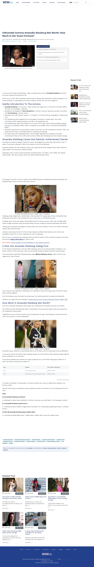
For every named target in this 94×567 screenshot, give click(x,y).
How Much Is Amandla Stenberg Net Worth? (49, 60)
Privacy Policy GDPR (66, 559)
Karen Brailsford (41, 441)
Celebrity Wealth (30, 441)
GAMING (68, 549)
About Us (28, 549)
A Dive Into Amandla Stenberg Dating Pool (48, 57)
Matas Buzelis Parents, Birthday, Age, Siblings (84, 120)
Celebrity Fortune (8, 441)
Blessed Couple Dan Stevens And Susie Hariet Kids (84, 104)
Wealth (11, 443)
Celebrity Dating (36, 439)
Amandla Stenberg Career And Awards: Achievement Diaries (51, 53)
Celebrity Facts (60, 439)
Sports (59, 448)
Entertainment (52, 448)
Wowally (30, 448)
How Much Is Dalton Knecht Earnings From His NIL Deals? (12, 497)
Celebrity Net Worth (19, 441)
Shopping (60, 549)
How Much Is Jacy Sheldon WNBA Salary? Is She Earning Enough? (57, 498)
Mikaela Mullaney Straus (53, 441)
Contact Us (45, 549)
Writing (5, 450)
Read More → (6, 508)
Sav (25, 41)
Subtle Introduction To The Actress (47, 49)
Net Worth (9, 39)
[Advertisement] (46, 17)
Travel (74, 549)
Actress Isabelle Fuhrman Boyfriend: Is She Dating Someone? (30, 242)
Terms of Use (54, 559)
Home (3, 39)
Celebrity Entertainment (48, 439)
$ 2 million (49, 309)
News (45, 448)
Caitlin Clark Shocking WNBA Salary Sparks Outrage (11, 531)
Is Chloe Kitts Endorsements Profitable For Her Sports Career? (34, 532)
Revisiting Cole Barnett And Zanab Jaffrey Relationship (84, 96)
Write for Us (37, 549)
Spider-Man (47, 216)
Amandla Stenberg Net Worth (22, 439)
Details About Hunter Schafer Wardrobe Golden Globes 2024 (48, 299)
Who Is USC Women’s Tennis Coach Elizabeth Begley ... (85, 112)
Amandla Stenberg (8, 439)
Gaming (64, 448)
